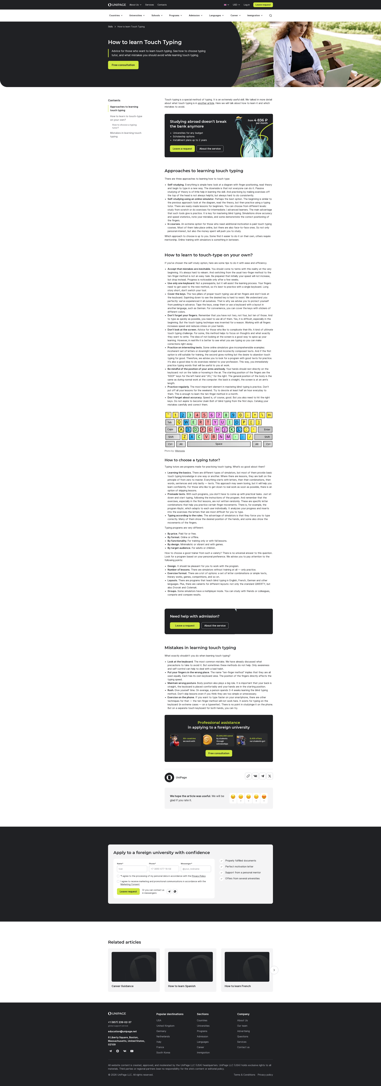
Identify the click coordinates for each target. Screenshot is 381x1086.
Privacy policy (265, 1074)
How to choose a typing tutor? (124, 126)
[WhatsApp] (175, 891)
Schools (156, 15)
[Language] (227, 5)
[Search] (270, 15)
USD (235, 4)
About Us (134, 4)
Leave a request (182, 148)
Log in (247, 4)
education (122, 1031)
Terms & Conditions (244, 1074)
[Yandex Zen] (117, 1051)
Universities (135, 15)
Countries (114, 15)
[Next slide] (274, 970)
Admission (194, 15)
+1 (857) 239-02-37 (119, 1022)
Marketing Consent (130, 884)
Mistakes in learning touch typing (125, 134)
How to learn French (238, 986)
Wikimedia (180, 451)
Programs (174, 15)
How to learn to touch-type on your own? (126, 118)
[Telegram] (262, 776)
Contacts (162, 4)
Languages (215, 15)
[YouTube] (131, 1051)
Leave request (263, 4)
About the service (210, 148)
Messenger (186, 863)
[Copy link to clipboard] (248, 776)
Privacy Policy (199, 876)
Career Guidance (122, 986)
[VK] (255, 776)
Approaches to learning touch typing (124, 108)
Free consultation (123, 65)
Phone (152, 863)
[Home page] (117, 4)
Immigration (253, 15)
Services (149, 4)
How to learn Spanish (182, 986)
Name (119, 863)
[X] (269, 776)
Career (234, 15)
